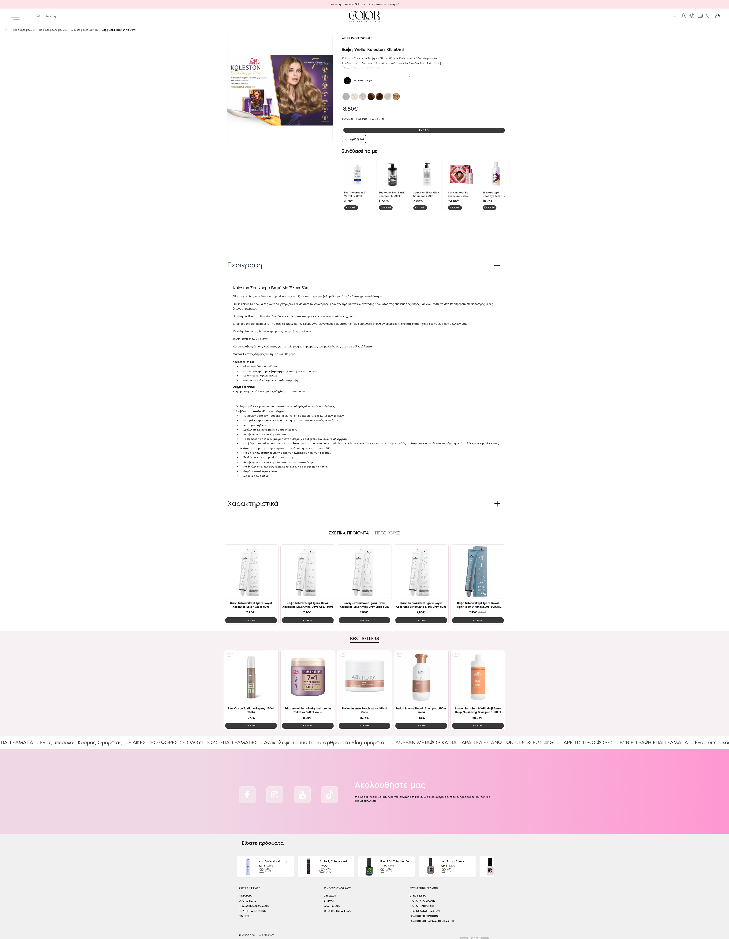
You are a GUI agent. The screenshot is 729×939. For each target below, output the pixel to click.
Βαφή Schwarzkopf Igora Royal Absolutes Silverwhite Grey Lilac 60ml (365, 604)
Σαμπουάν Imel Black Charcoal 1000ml (392, 194)
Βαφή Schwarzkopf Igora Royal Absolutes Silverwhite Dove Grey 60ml (307, 604)
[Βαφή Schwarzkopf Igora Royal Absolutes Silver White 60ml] (251, 572)
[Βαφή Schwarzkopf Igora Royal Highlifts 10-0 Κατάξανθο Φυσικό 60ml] (478, 572)
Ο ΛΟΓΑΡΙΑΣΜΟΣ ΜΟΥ (337, 888)
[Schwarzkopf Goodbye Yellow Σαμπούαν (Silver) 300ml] (496, 174)
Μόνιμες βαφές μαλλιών (84, 29)
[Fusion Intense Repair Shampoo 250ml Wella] (421, 677)
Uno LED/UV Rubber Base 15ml (396, 861)
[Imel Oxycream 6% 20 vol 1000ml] (357, 174)
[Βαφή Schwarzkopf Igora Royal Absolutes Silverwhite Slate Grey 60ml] (421, 572)
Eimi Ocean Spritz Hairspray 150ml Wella (251, 710)
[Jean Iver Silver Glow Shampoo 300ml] (427, 174)
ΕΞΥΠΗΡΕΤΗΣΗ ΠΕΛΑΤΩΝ (423, 888)
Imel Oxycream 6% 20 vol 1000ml (356, 194)
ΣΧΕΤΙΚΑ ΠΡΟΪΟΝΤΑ (349, 533)
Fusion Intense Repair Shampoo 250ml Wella (421, 710)
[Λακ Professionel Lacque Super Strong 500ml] (248, 866)
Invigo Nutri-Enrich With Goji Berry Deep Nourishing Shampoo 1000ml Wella (478, 710)
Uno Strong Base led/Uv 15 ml (456, 861)
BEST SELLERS (364, 638)
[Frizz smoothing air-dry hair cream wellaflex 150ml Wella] (308, 677)
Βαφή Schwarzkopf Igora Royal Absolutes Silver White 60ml (251, 604)
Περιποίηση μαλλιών (24, 29)
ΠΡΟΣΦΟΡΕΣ (388, 533)
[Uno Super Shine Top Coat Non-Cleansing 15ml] (490, 866)
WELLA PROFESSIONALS (357, 38)
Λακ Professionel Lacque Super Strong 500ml (275, 861)
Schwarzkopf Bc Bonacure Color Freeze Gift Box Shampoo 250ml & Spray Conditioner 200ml (459, 194)
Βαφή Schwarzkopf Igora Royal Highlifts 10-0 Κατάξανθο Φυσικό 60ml (478, 605)
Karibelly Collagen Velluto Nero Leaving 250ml (335, 861)
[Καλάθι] (717, 16)
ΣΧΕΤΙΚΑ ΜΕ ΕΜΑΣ (249, 888)
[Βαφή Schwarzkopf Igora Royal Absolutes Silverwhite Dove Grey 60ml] (308, 572)
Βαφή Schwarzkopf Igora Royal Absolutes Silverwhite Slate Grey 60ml (421, 604)
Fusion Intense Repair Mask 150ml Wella (364, 710)
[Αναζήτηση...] (38, 16)
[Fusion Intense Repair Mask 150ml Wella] (364, 677)
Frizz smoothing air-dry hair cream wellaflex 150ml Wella (308, 710)
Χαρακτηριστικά (253, 503)
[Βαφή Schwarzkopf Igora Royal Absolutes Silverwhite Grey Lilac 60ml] (364, 572)
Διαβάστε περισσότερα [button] (365, 67)
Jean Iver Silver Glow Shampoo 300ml (426, 194)
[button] (424, 130)
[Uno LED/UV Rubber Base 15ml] (369, 866)
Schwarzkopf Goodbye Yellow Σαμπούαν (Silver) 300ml (493, 194)
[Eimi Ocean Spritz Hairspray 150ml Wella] (251, 677)
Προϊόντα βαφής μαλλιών (53, 29)
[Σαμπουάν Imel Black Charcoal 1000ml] (392, 174)
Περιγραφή (244, 265)
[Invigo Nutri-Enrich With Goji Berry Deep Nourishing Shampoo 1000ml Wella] (478, 677)
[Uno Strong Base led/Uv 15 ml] (430, 866)
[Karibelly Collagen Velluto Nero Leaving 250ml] (308, 866)
